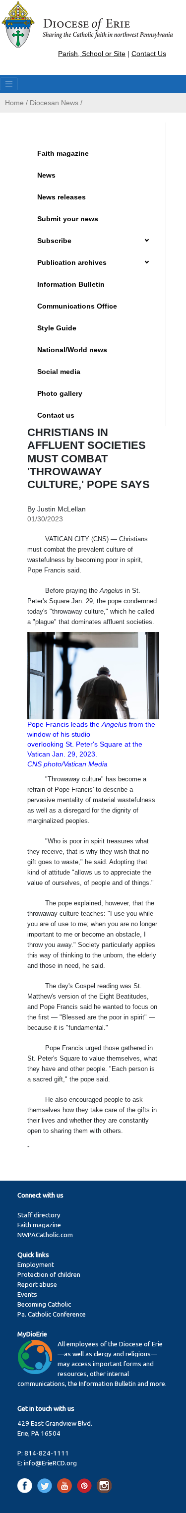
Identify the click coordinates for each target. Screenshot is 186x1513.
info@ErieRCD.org (50, 1463)
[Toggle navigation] (9, 83)
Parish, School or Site (91, 54)
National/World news (72, 350)
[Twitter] (46, 1485)
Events (27, 1294)
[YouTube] (66, 1485)
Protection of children (48, 1274)
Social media (58, 372)
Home (14, 103)
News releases (61, 197)
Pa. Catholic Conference (51, 1314)
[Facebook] (26, 1485)
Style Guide (56, 328)
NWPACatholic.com (45, 1235)
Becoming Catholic (44, 1304)
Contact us (55, 415)
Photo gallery (59, 393)
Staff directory (39, 1215)
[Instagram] (104, 1485)
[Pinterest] (86, 1485)
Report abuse (37, 1284)
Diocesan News (54, 103)
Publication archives (72, 262)
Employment (35, 1264)
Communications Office (77, 306)
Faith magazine (63, 153)
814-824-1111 (46, 1453)
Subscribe (54, 241)
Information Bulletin (71, 284)
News (46, 175)
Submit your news (67, 219)
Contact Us (148, 54)
